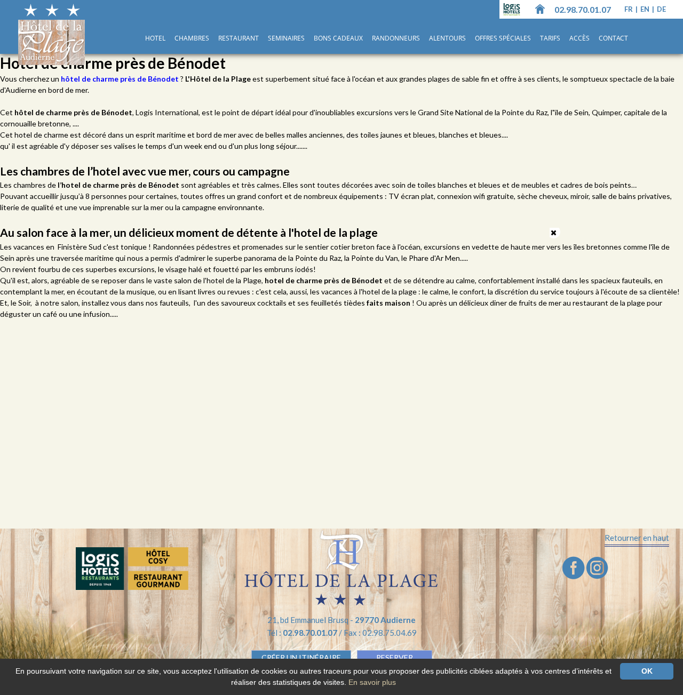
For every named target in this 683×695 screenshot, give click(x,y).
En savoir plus (372, 682)
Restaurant (238, 38)
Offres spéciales (503, 38)
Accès (579, 38)
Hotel (155, 38)
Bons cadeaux (338, 38)
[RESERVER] (132, 568)
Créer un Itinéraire (301, 657)
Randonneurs (396, 38)
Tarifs (550, 38)
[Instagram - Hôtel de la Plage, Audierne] (597, 567)
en (645, 9)
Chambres (191, 38)
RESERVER (394, 657)
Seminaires (286, 38)
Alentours (447, 38)
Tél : (303, 632)
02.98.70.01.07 (582, 9)
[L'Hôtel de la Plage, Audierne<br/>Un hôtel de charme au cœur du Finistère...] (540, 8)
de (661, 9)
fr (629, 9)
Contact (613, 38)
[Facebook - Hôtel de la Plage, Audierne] (574, 567)
